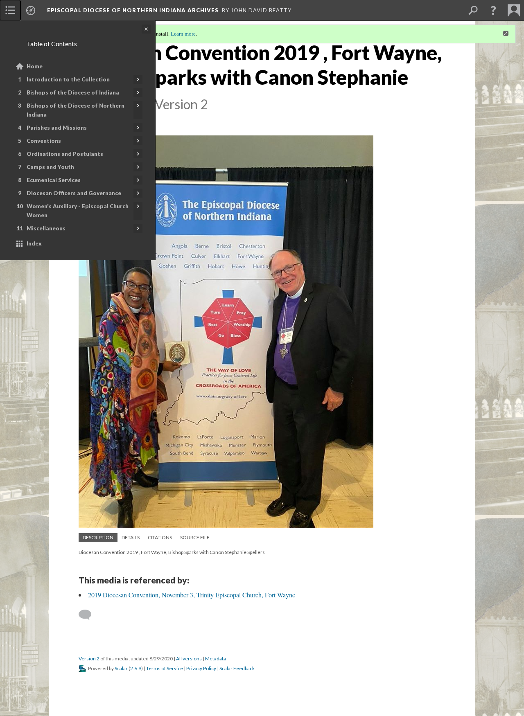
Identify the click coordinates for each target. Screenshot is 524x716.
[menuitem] (10, 10)
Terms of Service (164, 668)
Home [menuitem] (35, 66)
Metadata (215, 658)
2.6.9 (135, 668)
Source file (195, 537)
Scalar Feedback (237, 668)
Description (98, 537)
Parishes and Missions (57, 127)
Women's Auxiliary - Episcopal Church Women (78, 210)
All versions (189, 658)
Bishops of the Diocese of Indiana (73, 92)
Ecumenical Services (54, 180)
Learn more (183, 34)
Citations (160, 537)
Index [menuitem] (34, 243)
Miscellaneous (46, 228)
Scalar (121, 668)
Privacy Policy (201, 668)
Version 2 (89, 658)
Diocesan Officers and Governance (74, 193)
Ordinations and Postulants (65, 154)
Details (131, 537)
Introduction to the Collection (68, 79)
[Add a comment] (89, 615)
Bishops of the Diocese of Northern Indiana (75, 110)
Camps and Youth (50, 167)
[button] (493, 10)
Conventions (44, 140)
